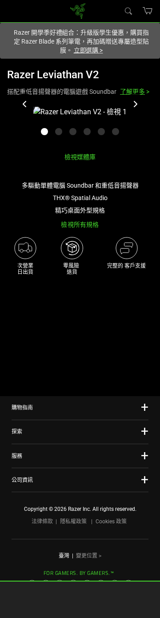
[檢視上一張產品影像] (25, 104)
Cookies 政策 (111, 521)
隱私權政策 (73, 521)
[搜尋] (128, 10)
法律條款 (42, 521)
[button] (148, 10)
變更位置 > (88, 556)
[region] (80, 126)
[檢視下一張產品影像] (135, 104)
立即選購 (88, 50)
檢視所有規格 (80, 224)
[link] (78, 10)
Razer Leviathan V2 (53, 74)
